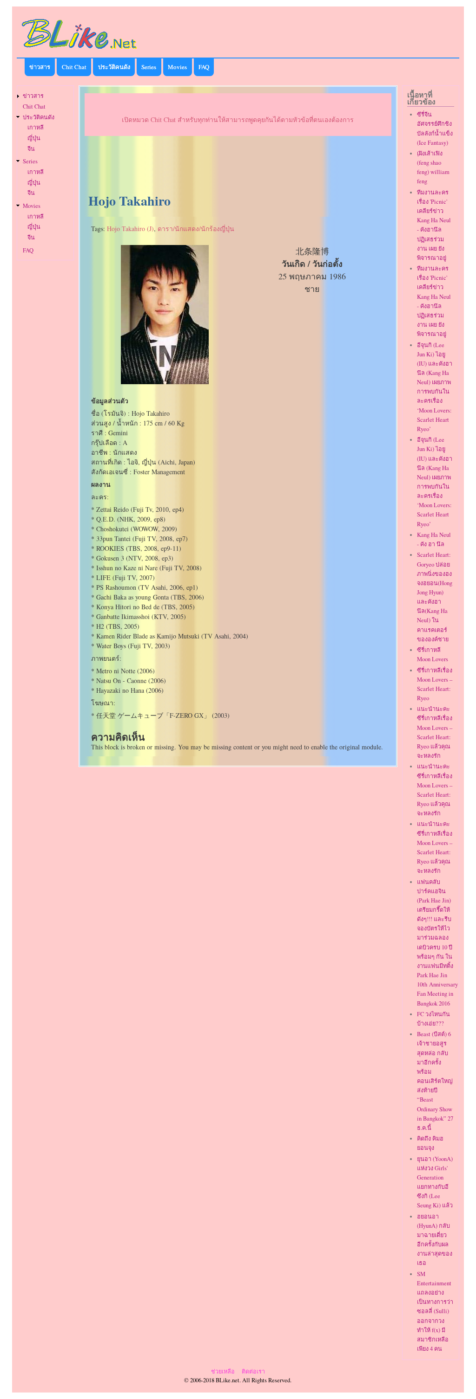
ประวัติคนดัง (114, 67)
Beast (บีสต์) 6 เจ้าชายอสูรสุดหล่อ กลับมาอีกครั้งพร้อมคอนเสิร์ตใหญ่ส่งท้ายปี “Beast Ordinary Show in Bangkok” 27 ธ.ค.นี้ (435, 1081)
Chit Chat (74, 67)
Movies (177, 67)
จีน (31, 149)
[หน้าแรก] (79, 50)
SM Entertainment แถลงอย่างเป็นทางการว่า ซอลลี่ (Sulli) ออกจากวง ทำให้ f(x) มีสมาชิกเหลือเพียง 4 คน (435, 1311)
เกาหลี (35, 127)
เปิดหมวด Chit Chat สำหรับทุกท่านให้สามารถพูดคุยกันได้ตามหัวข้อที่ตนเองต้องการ (238, 119)
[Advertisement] (238, 165)
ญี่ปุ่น (33, 138)
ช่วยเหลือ (223, 1371)
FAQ (203, 67)
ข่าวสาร (39, 67)
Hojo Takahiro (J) (130, 228)
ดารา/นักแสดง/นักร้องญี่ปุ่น (196, 228)
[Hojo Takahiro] (165, 381)
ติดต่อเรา (253, 1371)
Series (148, 67)
